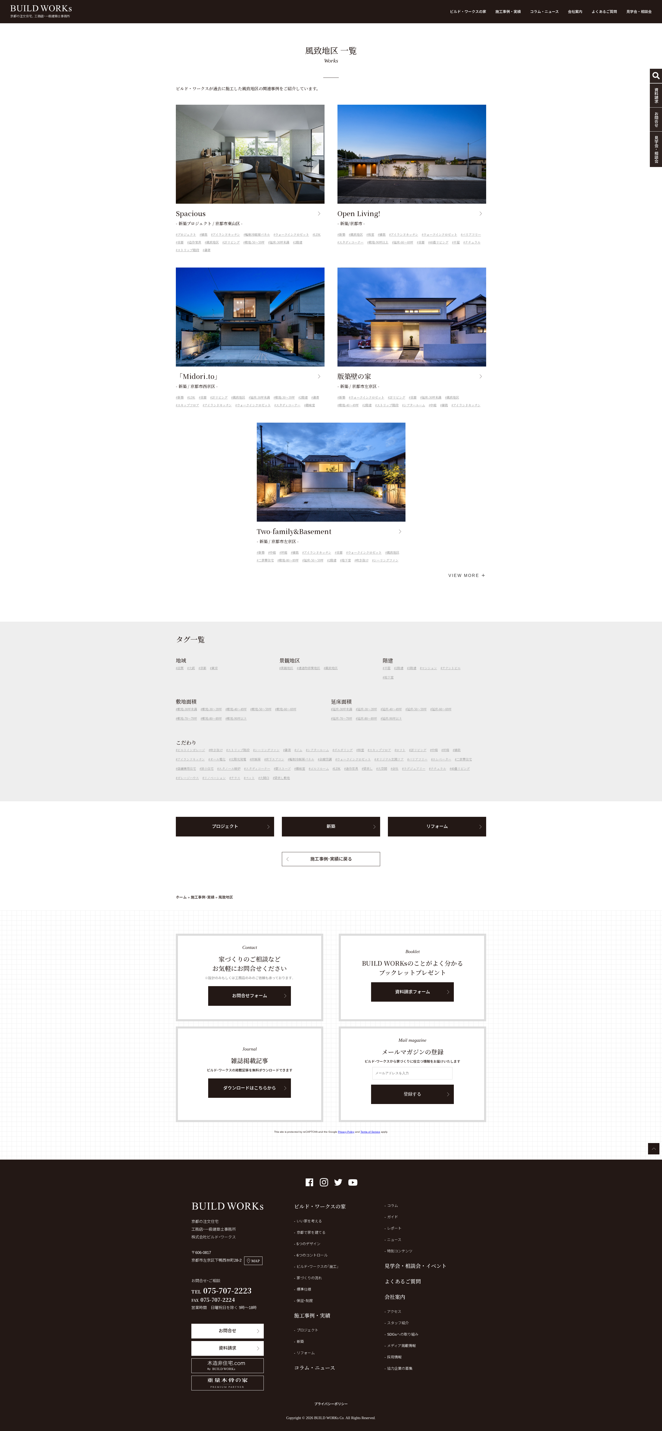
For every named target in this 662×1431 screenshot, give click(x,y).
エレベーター (442, 759)
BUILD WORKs (41, 8)
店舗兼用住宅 (186, 769)
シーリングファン (386, 560)
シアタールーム (414, 405)
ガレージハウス (188, 778)
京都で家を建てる (311, 1232)
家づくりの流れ (309, 1278)
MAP (255, 1261)
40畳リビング (439, 242)
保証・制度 (305, 1301)
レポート (394, 1228)
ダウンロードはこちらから (249, 1088)
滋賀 (180, 668)
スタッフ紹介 (398, 1323)
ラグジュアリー (414, 769)
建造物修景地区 (309, 668)
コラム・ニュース (544, 12)
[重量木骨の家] (227, 1383)
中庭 (433, 405)
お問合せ (227, 1330)
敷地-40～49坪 (349, 405)
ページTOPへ (653, 1148)
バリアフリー (471, 235)
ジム (299, 750)
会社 (395, 769)
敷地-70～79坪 (187, 718)
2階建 (298, 242)
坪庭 (284, 552)
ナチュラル (472, 242)
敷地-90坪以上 (378, 242)
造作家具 (195, 242)
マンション (429, 668)
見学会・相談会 (639, 12)
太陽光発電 (238, 759)
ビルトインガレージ (191, 750)
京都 (180, 242)
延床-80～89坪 (367, 718)
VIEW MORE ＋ (467, 575)
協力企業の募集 (399, 1368)
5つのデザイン (308, 1244)
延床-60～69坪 (403, 242)
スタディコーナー (351, 242)
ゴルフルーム (319, 769)
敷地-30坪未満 (187, 709)
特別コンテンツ (399, 1251)
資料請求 (227, 1348)
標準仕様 (304, 1289)
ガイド (392, 1217)
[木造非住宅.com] (227, 1365)
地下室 (346, 560)
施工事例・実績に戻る (331, 859)
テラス (235, 778)
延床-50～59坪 (314, 560)
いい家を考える (309, 1221)
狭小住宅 (207, 769)
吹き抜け (362, 560)
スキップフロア (188, 405)
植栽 (204, 235)
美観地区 (287, 668)
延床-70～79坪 (342, 718)
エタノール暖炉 (229, 769)
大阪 (192, 668)
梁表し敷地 (282, 778)
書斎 (207, 250)
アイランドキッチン (226, 235)
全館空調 (325, 759)
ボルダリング (343, 750)
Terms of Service (370, 1131)
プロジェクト (186, 235)
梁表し (368, 769)
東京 (215, 668)
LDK (317, 235)
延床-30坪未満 (279, 242)
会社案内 (575, 12)
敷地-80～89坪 (289, 560)
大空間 (382, 769)
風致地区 (212, 242)
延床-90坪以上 (392, 718)
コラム (392, 1206)
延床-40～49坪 (392, 709)
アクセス (394, 1312)
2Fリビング (232, 242)
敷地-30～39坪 (285, 397)
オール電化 (217, 759)
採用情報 (394, 1357)
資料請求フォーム (412, 991)
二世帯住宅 (266, 560)
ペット (250, 778)
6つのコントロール (312, 1255)
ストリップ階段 (188, 250)
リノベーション (215, 778)
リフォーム (437, 826)
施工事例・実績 (508, 12)
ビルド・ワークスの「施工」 (318, 1267)
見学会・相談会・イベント (416, 1265)
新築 (342, 235)
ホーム (181, 897)
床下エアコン (275, 759)
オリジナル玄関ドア (390, 759)
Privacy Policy (346, 1131)
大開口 (264, 778)
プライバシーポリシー (331, 1404)
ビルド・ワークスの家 (468, 12)
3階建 (412, 668)
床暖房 (256, 759)
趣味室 (310, 405)
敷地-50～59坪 (255, 242)
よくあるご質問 (604, 12)
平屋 (457, 242)
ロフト (400, 750)
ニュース (394, 1240)
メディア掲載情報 (401, 1346)
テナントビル (451, 668)
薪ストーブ (283, 769)
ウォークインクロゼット (292, 235)
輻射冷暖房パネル (257, 235)
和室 (371, 235)
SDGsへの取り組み (402, 1334)
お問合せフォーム (249, 995)
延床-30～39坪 (367, 709)
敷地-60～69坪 (286, 709)
